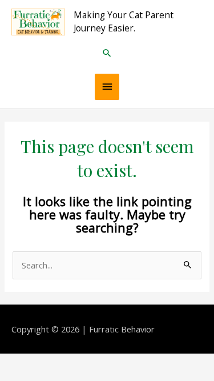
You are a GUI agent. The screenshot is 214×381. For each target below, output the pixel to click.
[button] (107, 52)
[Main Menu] (107, 87)
